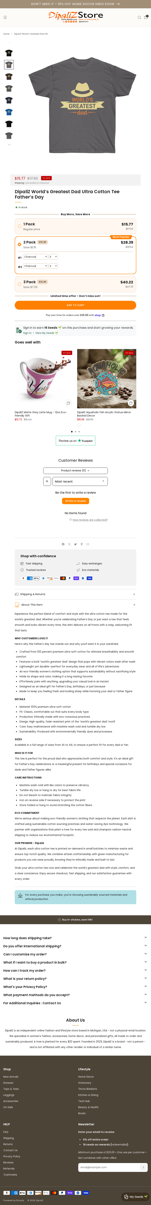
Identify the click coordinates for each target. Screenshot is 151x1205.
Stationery (84, 1083)
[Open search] (47, 481)
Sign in (27, 333)
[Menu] (5, 17)
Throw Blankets (87, 1089)
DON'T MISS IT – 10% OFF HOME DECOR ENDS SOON (72, 4)
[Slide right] (9, 145)
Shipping (19, 182)
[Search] (139, 17)
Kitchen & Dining (88, 1095)
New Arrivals (10, 1077)
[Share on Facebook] (63, 544)
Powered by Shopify (13, 1200)
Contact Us (10, 1150)
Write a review (75, 501)
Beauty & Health (88, 1107)
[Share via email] (88, 544)
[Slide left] (9, 44)
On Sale (8, 1107)
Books (82, 1113)
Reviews (8, 1162)
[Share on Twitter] (75, 544)
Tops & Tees (11, 1089)
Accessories (10, 1101)
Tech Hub (84, 1101)
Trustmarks (10, 1175)
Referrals (9, 1168)
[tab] (72, 431)
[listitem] (75, 919)
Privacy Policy (11, 1156)
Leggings (8, 1095)
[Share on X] (69, 544)
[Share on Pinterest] (81, 544)
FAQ (5, 1132)
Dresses (8, 1083)
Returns (8, 1144)
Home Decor (86, 1077)
